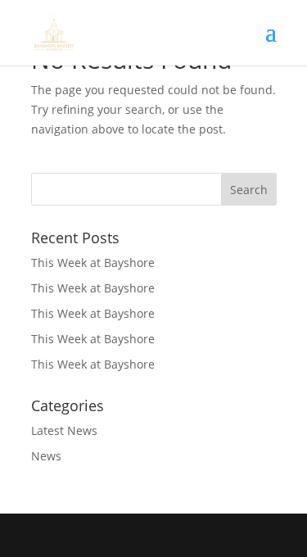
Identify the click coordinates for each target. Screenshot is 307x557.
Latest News (64, 430)
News (46, 456)
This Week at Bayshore (93, 262)
